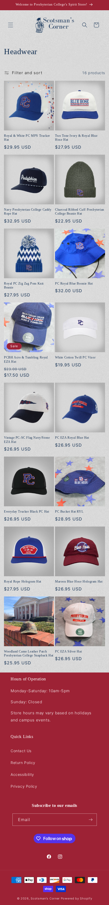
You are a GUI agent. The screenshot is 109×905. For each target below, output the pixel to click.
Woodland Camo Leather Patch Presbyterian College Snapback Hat (28, 654)
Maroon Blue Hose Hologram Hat (78, 581)
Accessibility (22, 774)
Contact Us (21, 751)
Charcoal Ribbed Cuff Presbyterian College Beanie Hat (79, 212)
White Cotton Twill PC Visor (75, 357)
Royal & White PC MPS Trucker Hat (27, 138)
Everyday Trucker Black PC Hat (26, 511)
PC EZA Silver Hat (68, 651)
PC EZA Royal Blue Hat (72, 437)
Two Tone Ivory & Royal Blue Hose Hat (76, 138)
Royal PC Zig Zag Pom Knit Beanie (24, 286)
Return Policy (23, 762)
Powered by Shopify (76, 898)
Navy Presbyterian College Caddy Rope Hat (28, 212)
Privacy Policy (24, 786)
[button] (10, 25)
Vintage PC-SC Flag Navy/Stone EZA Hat (27, 440)
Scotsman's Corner (45, 898)
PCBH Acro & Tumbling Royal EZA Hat (26, 359)
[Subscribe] (91, 819)
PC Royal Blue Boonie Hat (74, 283)
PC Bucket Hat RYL (69, 511)
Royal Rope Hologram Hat (22, 581)
